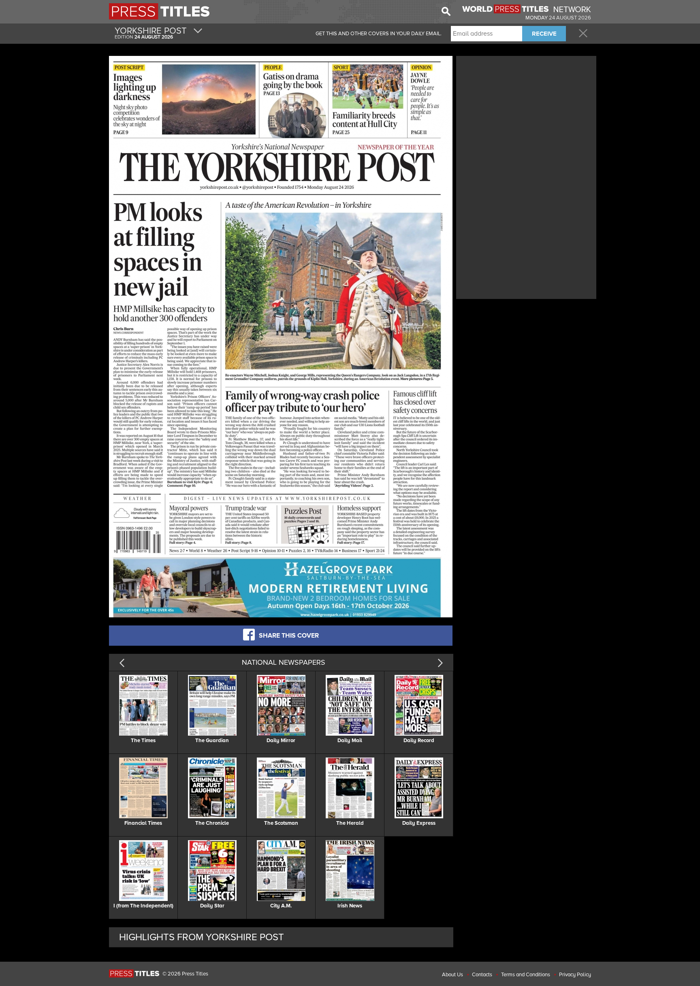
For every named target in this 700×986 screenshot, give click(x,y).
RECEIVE (544, 33)
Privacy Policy (575, 974)
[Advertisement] (526, 114)
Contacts (482, 974)
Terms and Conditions (525, 974)
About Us (452, 974)
